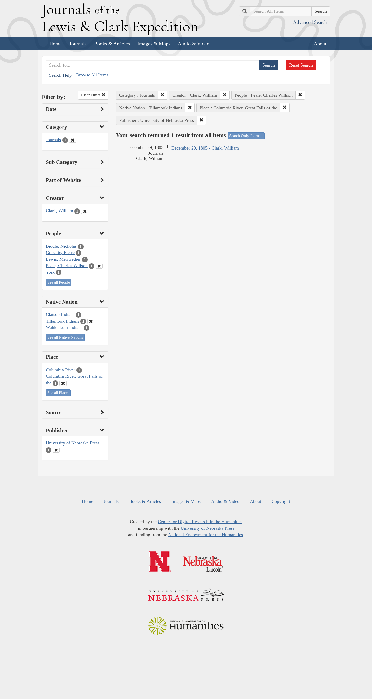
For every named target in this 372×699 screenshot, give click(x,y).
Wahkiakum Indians (64, 327)
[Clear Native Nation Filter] (90, 321)
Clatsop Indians (60, 314)
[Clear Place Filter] (63, 383)
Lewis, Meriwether (63, 259)
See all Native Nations (65, 337)
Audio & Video (193, 43)
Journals (78, 43)
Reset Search (301, 65)
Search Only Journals (246, 136)
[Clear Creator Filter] (84, 211)
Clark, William (59, 210)
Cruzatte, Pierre (60, 252)
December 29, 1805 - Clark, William (205, 148)
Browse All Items (92, 74)
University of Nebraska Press (72, 443)
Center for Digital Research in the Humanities (200, 521)
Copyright (281, 501)
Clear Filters (91, 95)
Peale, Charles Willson (67, 265)
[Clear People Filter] (99, 266)
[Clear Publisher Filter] (56, 450)
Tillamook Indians (62, 321)
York (50, 272)
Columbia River (60, 369)
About (320, 43)
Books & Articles (112, 43)
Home (55, 43)
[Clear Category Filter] (72, 140)
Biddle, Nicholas (61, 246)
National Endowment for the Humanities (205, 534)
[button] (162, 95)
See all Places (58, 393)
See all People (58, 282)
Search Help (60, 75)
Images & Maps (153, 43)
